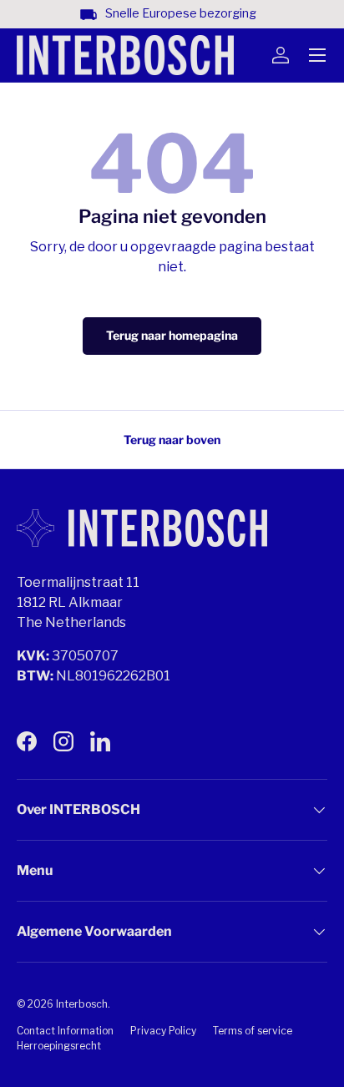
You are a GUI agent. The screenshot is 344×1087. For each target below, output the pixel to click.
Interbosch (82, 1004)
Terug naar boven (172, 439)
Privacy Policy (163, 1030)
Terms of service (252, 1030)
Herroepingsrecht (59, 1045)
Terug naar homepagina (172, 335)
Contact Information (65, 1030)
